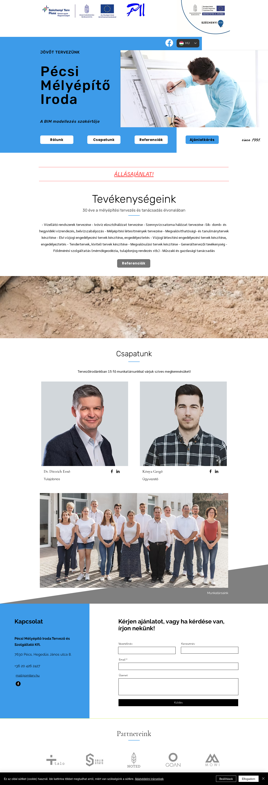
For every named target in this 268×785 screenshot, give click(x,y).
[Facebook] (169, 43)
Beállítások (226, 779)
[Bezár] (263, 779)
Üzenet (123, 675)
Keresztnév (188, 643)
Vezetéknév (125, 643)
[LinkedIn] (118, 471)
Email (122, 659)
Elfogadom (248, 779)
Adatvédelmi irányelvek (149, 779)
